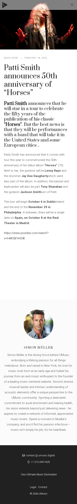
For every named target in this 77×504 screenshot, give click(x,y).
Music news (11, 58)
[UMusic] (5, 5)
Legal (33, 487)
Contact (42, 487)
